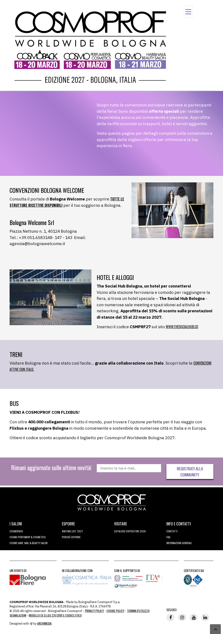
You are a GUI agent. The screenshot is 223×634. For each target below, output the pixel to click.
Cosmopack (16, 531)
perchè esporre (71, 537)
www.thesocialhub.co (182, 326)
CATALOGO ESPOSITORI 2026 (130, 531)
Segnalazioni (18, 615)
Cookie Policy (115, 610)
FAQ (168, 537)
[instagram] (182, 617)
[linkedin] (205, 617)
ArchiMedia (44, 623)
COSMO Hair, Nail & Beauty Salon (28, 543)
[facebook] (170, 617)
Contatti (171, 531)
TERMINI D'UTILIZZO (138, 610)
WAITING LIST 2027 (72, 531)
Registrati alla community (190, 471)
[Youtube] (193, 617)
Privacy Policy (94, 610)
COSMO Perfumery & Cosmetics (28, 537)
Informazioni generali (179, 543)
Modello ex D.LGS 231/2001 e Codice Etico (55, 615)
